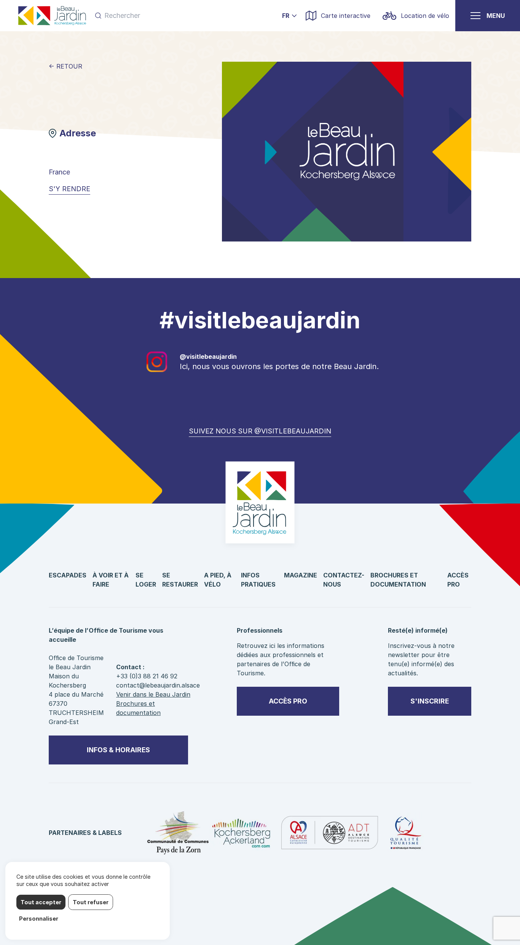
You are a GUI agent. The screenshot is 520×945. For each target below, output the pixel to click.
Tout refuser (90, 902)
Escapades (67, 575)
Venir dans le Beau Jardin (153, 694)
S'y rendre (69, 189)
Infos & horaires (118, 750)
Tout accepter (41, 902)
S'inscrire (429, 701)
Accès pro (288, 701)
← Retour (65, 66)
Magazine (300, 575)
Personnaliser (38, 918)
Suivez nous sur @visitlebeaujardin (260, 431)
